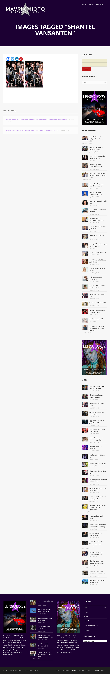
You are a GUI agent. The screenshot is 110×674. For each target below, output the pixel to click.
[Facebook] (8, 59)
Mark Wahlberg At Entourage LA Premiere (96, 219)
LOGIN (84, 4)
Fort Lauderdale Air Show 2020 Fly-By (44, 611)
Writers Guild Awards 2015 (97, 303)
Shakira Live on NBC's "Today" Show (96, 534)
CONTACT (99, 4)
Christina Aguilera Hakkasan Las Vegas (95, 194)
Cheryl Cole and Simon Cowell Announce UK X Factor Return (96, 563)
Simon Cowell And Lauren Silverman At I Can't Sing (97, 526)
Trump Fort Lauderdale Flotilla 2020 (45, 619)
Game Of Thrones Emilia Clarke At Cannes (97, 157)
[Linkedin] (17, 59)
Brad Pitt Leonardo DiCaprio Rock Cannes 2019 (96, 139)
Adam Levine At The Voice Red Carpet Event (97, 498)
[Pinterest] (21, 59)
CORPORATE (65, 670)
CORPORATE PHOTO (91, 625)
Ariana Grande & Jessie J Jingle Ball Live (96, 413)
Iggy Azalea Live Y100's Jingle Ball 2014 (96, 422)
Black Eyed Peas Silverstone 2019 (43, 645)
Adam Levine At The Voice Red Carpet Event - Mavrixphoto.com (35, 130)
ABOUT (87, 621)
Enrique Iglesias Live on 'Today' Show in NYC (96, 553)
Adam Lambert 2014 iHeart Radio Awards (98, 489)
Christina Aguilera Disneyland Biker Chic (96, 166)
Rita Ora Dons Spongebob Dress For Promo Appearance (97, 507)
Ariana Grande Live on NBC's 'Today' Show (96, 439)
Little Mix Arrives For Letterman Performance (97, 573)
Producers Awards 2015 (96, 319)
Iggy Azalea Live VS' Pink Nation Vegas (97, 430)
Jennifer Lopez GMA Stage (97, 464)
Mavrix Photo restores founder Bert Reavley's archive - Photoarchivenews (39, 119)
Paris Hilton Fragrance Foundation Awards (96, 185)
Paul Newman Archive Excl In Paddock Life (45, 628)
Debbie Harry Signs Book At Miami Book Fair (97, 387)
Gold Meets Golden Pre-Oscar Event (97, 278)
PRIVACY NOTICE (100, 670)
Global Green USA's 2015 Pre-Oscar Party (97, 287)
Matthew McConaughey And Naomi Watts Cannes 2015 (97, 175)
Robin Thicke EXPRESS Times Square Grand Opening (96, 544)
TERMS (90, 670)
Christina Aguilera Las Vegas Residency (96, 149)
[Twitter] (12, 59)
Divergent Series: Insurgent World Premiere (98, 245)
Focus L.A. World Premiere (97, 252)
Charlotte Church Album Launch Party (97, 581)
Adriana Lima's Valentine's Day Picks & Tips (97, 311)
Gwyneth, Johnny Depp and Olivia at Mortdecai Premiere (96, 328)
